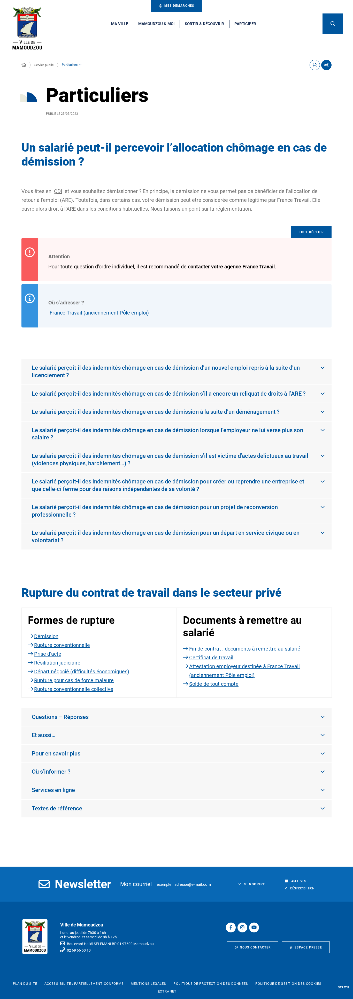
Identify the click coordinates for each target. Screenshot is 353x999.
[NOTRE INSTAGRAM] (242, 927)
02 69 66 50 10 (79, 950)
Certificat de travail (211, 657)
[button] (333, 23)
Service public (43, 65)
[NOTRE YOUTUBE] (254, 927)
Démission (46, 636)
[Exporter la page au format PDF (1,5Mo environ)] (315, 65)
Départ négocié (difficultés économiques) (81, 671)
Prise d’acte (47, 654)
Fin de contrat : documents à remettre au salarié (244, 649)
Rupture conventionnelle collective (73, 689)
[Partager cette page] (326, 65)
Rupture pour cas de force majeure (74, 680)
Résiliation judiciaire (57, 663)
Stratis (343, 987)
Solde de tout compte (214, 684)
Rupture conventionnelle (62, 645)
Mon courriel (136, 884)
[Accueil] (23, 65)
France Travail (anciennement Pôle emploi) (99, 313)
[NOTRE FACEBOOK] (231, 927)
